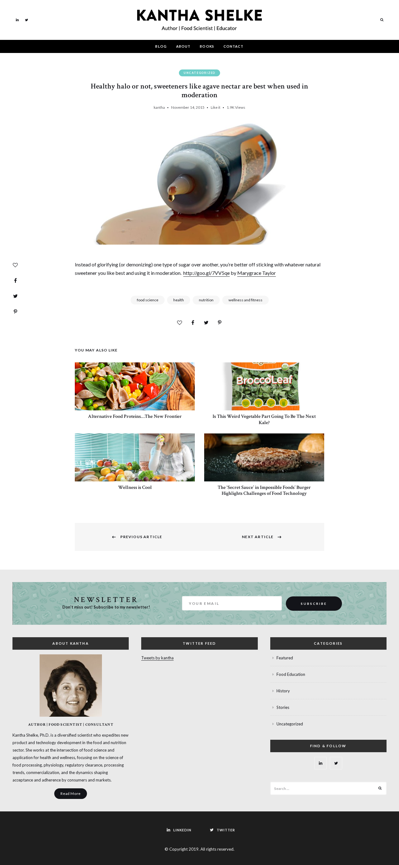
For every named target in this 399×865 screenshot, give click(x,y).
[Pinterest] (15, 311)
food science (147, 300)
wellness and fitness (245, 300)
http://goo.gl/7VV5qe (206, 273)
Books (207, 46)
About (183, 46)
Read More (70, 793)
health (178, 300)
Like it (215, 107)
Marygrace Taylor (256, 273)
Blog (160, 46)
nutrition (206, 300)
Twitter (26, 19)
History (283, 690)
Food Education (290, 674)
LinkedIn (17, 19)
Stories (282, 707)
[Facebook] (15, 280)
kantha (159, 107)
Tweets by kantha (157, 657)
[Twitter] (15, 296)
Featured (284, 657)
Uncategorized (199, 72)
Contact (234, 46)
